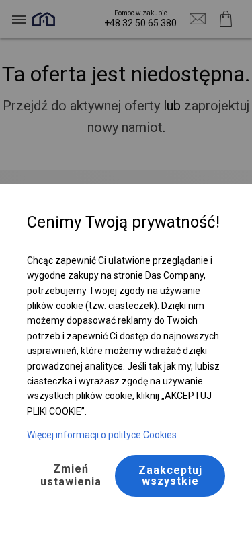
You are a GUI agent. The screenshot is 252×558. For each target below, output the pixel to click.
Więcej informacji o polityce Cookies (102, 434)
